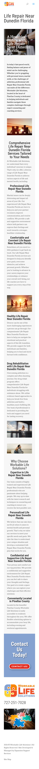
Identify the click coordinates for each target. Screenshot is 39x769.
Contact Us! (20, 666)
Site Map (7, 759)
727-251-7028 (15, 702)
